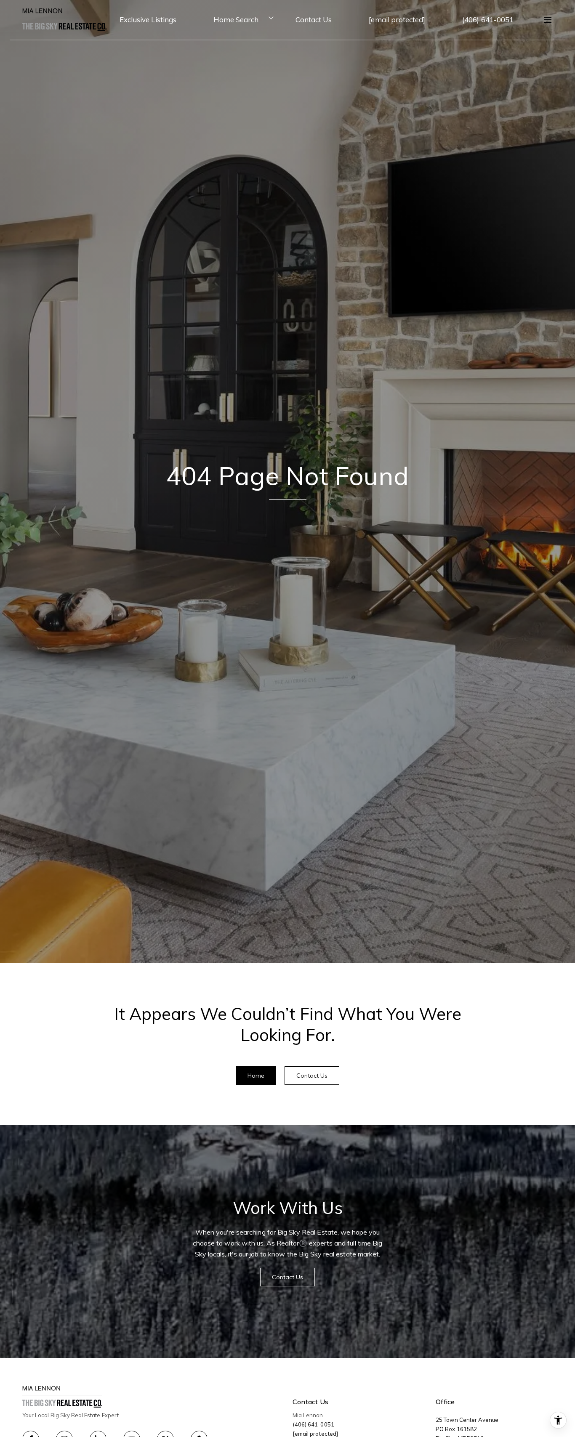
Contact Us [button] (312, 1075)
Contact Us (313, 19)
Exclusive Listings (148, 19)
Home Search (236, 19)
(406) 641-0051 (488, 19)
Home (256, 1075)
